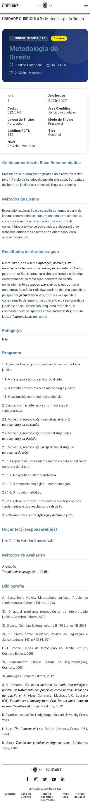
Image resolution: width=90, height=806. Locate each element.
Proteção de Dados (79, 795)
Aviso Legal (65, 795)
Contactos (10, 793)
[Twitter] (45, 779)
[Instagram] (36, 779)
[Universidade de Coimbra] (10, 5)
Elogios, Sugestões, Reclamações (47, 796)
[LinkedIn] (62, 779)
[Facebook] (27, 779)
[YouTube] (53, 779)
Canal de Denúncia (26, 795)
